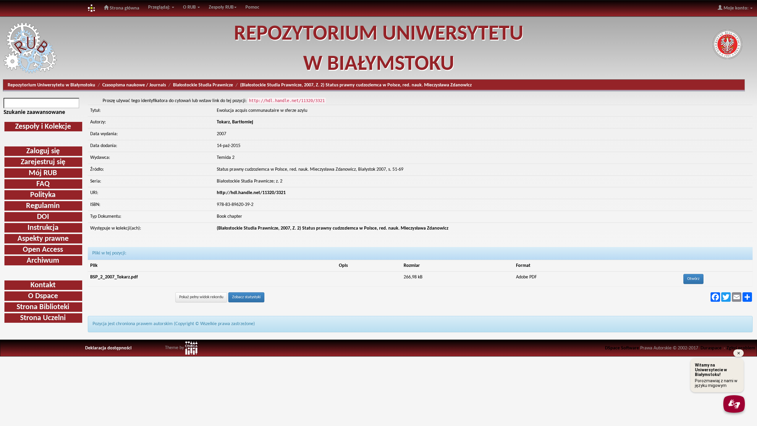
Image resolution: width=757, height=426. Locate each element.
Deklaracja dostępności (108, 348)
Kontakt (43, 285)
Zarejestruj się (43, 162)
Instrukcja (43, 228)
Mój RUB (43, 173)
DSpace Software (622, 348)
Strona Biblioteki (43, 307)
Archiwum (43, 260)
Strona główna (124, 8)
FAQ (43, 184)
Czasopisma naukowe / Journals (134, 85)
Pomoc (252, 7)
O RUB (190, 7)
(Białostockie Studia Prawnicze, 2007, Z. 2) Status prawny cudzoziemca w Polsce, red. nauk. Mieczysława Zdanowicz (332, 228)
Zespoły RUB (221, 7)
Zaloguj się (43, 151)
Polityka (43, 195)
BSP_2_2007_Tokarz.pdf (114, 277)
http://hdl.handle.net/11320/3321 (251, 193)
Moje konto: (736, 8)
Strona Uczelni (43, 318)
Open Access (43, 250)
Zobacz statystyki (246, 297)
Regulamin (43, 206)
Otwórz (693, 279)
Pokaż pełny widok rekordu (201, 297)
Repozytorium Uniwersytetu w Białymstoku (51, 85)
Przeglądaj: (159, 7)
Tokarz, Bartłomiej (235, 122)
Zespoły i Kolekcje (43, 126)
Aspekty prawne (43, 239)
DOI (43, 217)
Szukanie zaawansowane (34, 112)
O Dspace (43, 296)
